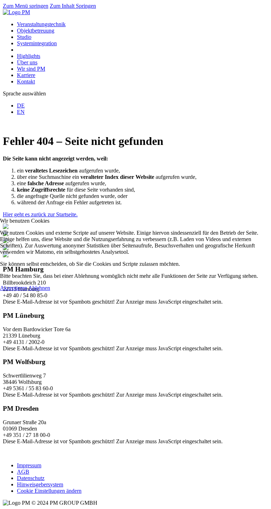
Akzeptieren (13, 288)
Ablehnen (39, 288)
